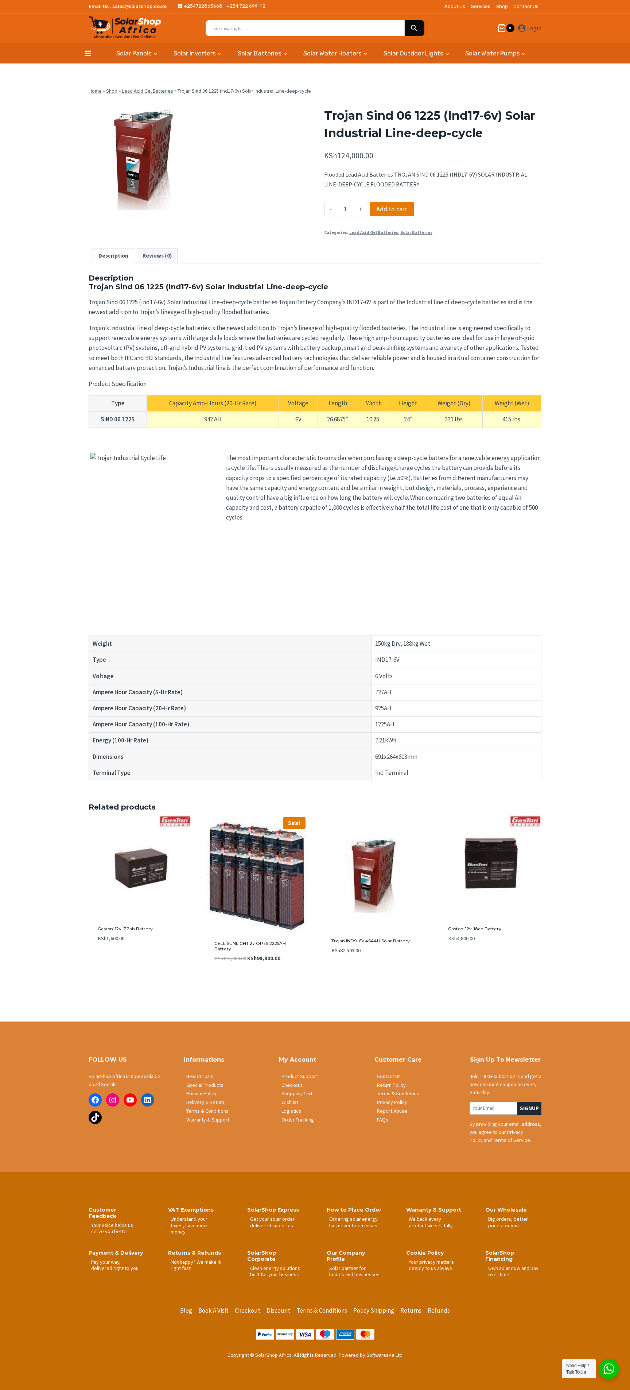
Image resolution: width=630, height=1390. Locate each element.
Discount (278, 1310)
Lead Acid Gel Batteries (147, 91)
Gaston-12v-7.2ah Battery (125, 928)
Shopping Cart (296, 1093)
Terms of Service (511, 1140)
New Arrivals (199, 1076)
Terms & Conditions (207, 1111)
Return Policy (391, 1085)
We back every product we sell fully (431, 1222)
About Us (454, 6)
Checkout (291, 1085)
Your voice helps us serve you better (112, 1228)
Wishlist (289, 1102)
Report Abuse (392, 1111)
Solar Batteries (416, 232)
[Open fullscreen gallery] (191, 203)
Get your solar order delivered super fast (272, 1222)
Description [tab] (113, 255)
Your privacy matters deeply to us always (431, 1265)
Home (95, 91)
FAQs (382, 1119)
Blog (186, 1310)
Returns (410, 1310)
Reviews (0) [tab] (157, 255)
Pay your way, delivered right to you (115, 1265)
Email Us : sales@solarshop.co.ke (128, 6)
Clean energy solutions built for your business (275, 1271)
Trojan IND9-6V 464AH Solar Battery (370, 940)
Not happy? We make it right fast (196, 1265)
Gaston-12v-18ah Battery (474, 928)
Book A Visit (213, 1310)
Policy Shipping (373, 1310)
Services (480, 6)
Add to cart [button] (346, 972)
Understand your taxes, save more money (190, 1225)
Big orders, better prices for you (508, 1222)
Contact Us (525, 6)
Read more (110, 960)
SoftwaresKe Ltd (384, 1355)
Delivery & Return (205, 1102)
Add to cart (391, 209)
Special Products (204, 1085)
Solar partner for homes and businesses (354, 1271)
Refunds (439, 1310)
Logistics (291, 1111)
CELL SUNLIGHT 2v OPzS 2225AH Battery (250, 946)
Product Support (299, 1076)
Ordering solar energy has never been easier (353, 1222)
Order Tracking (297, 1119)
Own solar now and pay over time (513, 1271)
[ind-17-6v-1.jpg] (143, 155)
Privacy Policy (201, 1093)
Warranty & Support (207, 1119)
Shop (502, 6)
